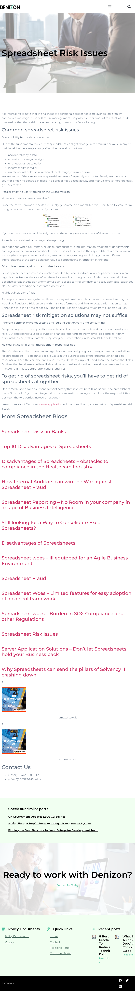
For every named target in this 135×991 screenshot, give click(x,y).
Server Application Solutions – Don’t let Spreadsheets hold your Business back (64, 651)
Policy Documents (17, 936)
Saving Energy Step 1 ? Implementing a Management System (49, 823)
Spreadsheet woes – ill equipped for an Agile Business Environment (65, 560)
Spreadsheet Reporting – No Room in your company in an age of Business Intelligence (66, 505)
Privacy (9, 942)
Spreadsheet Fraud (24, 578)
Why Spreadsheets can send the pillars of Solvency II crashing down (63, 672)
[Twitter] (127, 980)
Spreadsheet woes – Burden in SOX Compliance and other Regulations (63, 616)
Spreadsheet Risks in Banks (34, 431)
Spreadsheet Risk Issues (30, 634)
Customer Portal (60, 953)
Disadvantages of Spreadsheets (38, 543)
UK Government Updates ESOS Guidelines (36, 816)
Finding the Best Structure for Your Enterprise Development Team (53, 830)
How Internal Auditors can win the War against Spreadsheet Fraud (57, 484)
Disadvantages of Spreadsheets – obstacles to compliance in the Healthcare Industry (55, 464)
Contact (55, 942)
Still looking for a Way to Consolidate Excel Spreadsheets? (52, 525)
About (54, 936)
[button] (109, 6)
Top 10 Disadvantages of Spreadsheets (46, 446)
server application (50, 404)
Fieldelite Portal (60, 947)
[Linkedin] (120, 986)
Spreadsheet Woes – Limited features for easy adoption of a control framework (66, 596)
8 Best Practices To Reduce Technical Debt (106, 945)
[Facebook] (120, 980)
